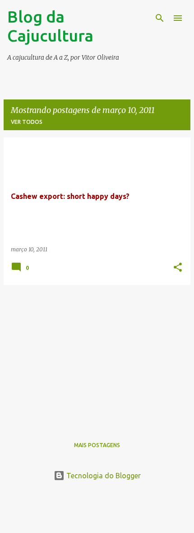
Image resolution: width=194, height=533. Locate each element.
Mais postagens (97, 445)
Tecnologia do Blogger (103, 476)
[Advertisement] (97, 355)
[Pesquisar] (159, 18)
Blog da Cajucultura (50, 26)
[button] (177, 268)
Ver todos (26, 122)
